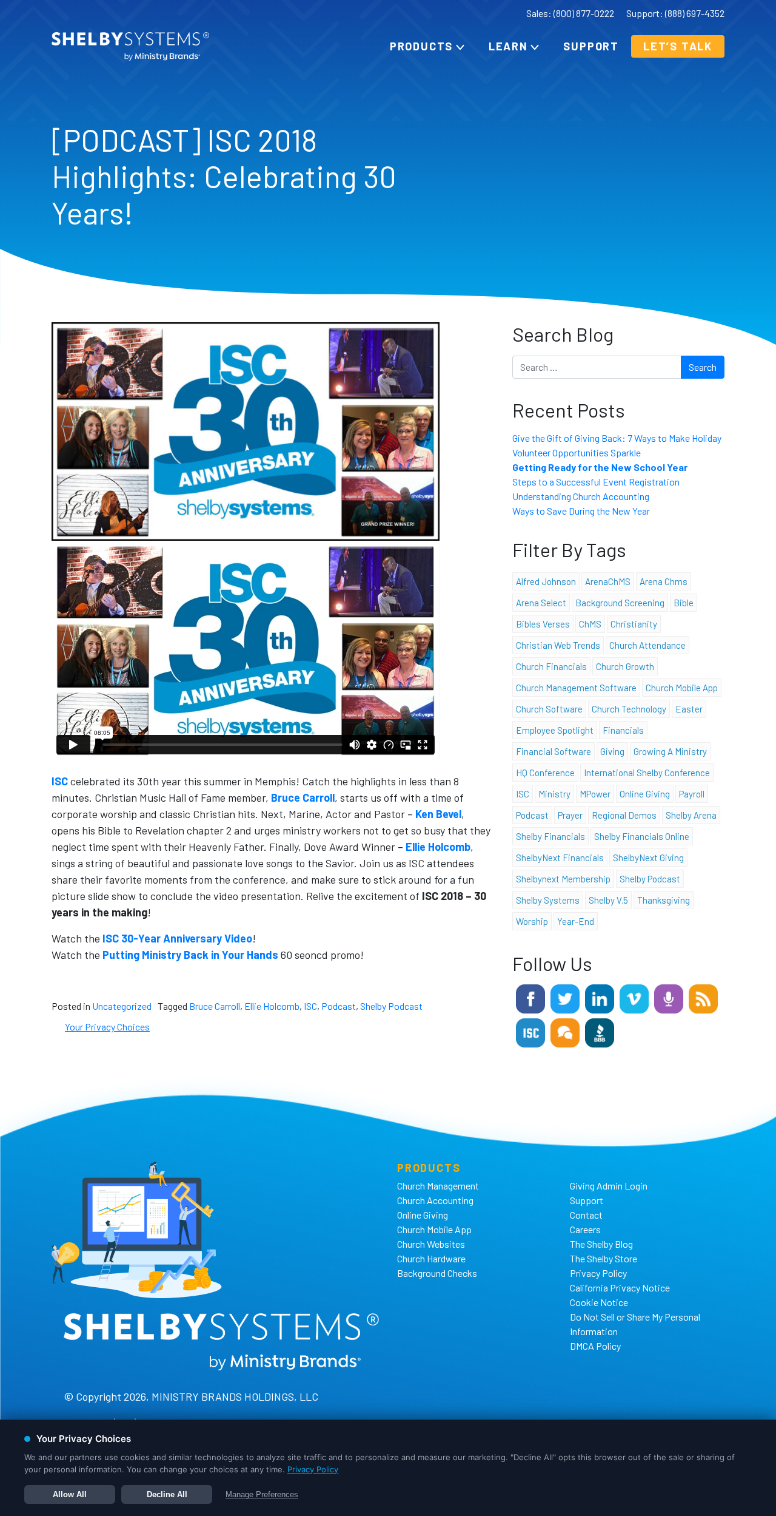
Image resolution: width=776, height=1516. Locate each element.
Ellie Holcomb (271, 1006)
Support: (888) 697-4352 (675, 13)
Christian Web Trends (558, 645)
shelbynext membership (563, 878)
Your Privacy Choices (107, 1026)
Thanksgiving (663, 900)
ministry (554, 793)
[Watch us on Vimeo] (634, 997)
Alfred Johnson (546, 581)
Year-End (575, 921)
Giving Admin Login (608, 1185)
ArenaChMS (607, 581)
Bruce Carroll (214, 1006)
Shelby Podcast (391, 1006)
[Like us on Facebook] (530, 997)
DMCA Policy (595, 1346)
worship (532, 921)
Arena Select (541, 602)
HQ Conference (545, 772)
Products (421, 46)
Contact (586, 1214)
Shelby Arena (691, 815)
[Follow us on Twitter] (565, 997)
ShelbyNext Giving (648, 857)
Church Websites (431, 1244)
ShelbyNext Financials (560, 857)
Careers (585, 1229)
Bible (684, 602)
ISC (310, 1006)
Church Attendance (647, 645)
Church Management (438, 1185)
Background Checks (437, 1273)
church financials (551, 666)
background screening (619, 602)
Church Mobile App (682, 687)
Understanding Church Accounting (580, 496)
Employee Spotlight (555, 730)
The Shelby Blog (601, 1244)
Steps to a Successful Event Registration (596, 481)
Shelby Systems (548, 900)
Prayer (570, 815)
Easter (689, 708)
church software (549, 708)
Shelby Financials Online (641, 836)
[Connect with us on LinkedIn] (599, 997)
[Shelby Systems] (130, 46)
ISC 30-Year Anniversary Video (177, 938)
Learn (508, 46)
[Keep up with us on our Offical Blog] (703, 997)
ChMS (590, 623)
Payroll (691, 793)
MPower (595, 793)
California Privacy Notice (620, 1287)
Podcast (338, 1006)
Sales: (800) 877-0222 (570, 13)
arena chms (663, 581)
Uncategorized (122, 1006)
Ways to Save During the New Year (581, 510)
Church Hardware (431, 1258)
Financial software (553, 751)
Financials (623, 730)
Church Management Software (576, 687)
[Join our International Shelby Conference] (530, 1031)
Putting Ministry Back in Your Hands (190, 954)
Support (591, 46)
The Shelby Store (603, 1258)
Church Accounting (435, 1200)
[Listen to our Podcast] (668, 997)
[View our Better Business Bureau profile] (599, 1031)
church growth (625, 666)
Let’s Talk (677, 46)
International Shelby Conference (647, 772)
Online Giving (422, 1214)
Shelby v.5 (608, 900)
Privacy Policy (598, 1273)
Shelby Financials (550, 836)
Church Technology (629, 708)
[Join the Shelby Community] (565, 1031)
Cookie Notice (599, 1302)
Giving (612, 751)
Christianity (633, 623)
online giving (645, 793)
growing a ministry (670, 751)
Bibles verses (543, 623)
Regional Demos (624, 815)
